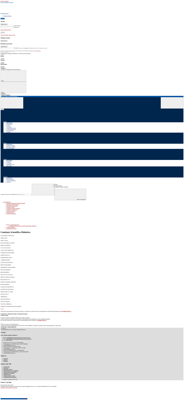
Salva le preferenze (12, 327)
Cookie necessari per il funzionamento (9, 324)
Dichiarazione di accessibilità (10, 372)
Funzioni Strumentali (11, 213)
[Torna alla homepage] (92, 96)
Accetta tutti (22, 313)
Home (56, 184)
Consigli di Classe (10, 207)
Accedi (2, 18)
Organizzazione (58, 185)
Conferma (8, 95)
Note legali (5, 368)
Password (16, 27)
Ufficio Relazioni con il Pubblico (10, 370)
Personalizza (4, 313)
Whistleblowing (7, 374)
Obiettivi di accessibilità (8, 373)
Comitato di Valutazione (11, 209)
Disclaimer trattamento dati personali (9, 387)
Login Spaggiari (37, 50)
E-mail (15, 48)
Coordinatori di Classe (11, 228)
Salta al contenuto (5, 1)
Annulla (2, 95)
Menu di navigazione (81, 199)
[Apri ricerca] (172, 103)
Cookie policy (6, 366)
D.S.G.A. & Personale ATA (12, 224)
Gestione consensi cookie (9, 375)
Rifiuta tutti (12, 313)
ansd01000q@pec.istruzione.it (18, 339)
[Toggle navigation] (12, 103)
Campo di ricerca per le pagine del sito (9, 194)
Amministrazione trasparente (9, 377)
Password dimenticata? (6, 29)
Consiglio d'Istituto (10, 227)
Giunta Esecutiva (10, 212)
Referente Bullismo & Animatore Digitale (15, 203)
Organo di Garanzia (10, 211)
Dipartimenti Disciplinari (12, 206)
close (2, 109)
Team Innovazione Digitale (12, 204)
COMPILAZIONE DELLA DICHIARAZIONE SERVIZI (22, 226)
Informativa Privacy (7, 369)
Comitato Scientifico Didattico (13, 208)
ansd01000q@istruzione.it (18, 337)
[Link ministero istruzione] (7, 2)
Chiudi (2, 58)
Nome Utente (17, 25)
